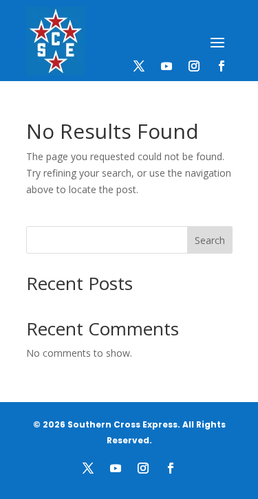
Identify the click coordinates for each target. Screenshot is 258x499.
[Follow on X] (139, 66)
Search (210, 240)
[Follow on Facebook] (222, 66)
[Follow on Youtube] (166, 66)
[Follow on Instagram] (194, 66)
